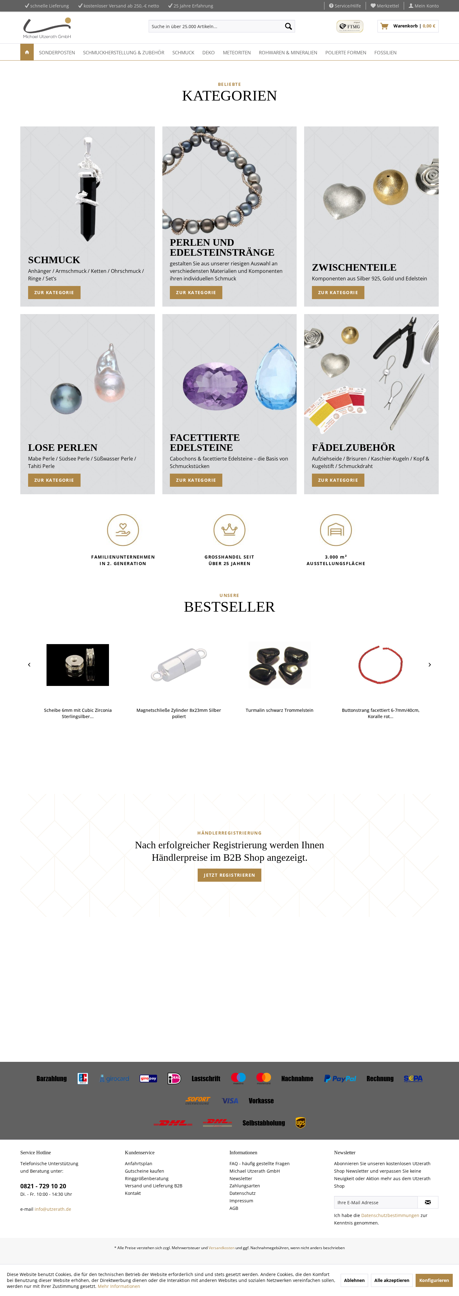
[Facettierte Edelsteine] (229, 404)
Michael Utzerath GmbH (255, 1171)
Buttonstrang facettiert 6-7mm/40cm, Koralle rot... (337, 713)
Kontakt (133, 1193)
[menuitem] (385, 6)
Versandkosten (221, 1247)
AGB (234, 1208)
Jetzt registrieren (229, 875)
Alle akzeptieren (391, 1280)
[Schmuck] (88, 216)
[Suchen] (288, 26)
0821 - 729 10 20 (43, 1186)
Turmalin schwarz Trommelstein (236, 710)
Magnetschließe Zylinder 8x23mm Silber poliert (135, 713)
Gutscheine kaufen (144, 1171)
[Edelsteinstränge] (229, 216)
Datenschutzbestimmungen (390, 1215)
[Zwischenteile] (371, 216)
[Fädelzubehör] (371, 404)
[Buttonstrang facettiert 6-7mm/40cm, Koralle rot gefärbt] (337, 665)
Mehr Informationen (119, 1286)
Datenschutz (243, 1193)
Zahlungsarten (245, 1186)
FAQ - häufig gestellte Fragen (260, 1163)
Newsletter (241, 1178)
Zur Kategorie (54, 292)
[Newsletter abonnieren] (427, 1202)
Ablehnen (354, 1280)
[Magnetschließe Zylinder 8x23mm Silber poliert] (135, 665)
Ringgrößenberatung (147, 1178)
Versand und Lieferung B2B (153, 1186)
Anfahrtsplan (138, 1163)
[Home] (27, 52)
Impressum (241, 1201)
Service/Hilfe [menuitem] (347, 6)
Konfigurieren (434, 1280)
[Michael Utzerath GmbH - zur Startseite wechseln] (47, 27)
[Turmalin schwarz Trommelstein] (236, 665)
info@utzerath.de (53, 1209)
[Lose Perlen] (88, 404)
